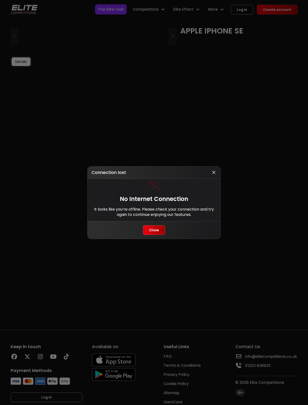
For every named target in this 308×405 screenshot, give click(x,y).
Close (154, 230)
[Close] (214, 172)
